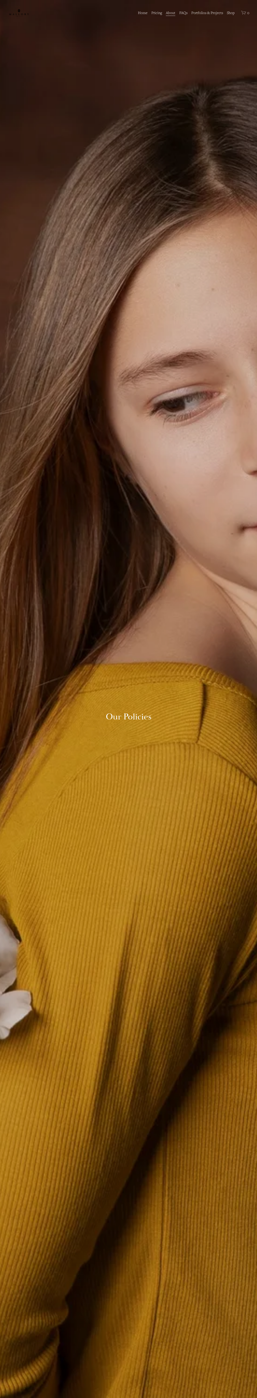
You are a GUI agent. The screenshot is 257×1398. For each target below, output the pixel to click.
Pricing (156, 12)
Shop (231, 12)
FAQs (183, 12)
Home (143, 12)
